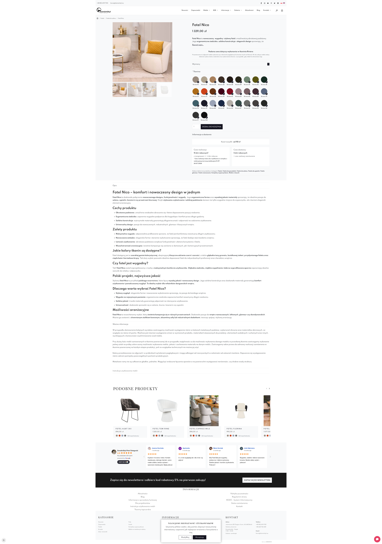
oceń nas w (122, 462)
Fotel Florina (234, 429)
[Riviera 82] (232, 106)
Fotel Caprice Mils (200, 429)
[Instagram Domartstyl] (264, 3)
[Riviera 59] (224, 94)
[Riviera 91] (249, 106)
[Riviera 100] (207, 117)
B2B (214, 10)
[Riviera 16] (198, 82)
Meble (205, 10)
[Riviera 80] (215, 106)
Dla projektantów (142, 503)
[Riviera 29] (241, 82)
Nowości (185, 10)
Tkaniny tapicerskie (142, 510)
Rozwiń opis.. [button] (198, 45)
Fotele (220, 171)
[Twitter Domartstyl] (274, 3)
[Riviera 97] (198, 117)
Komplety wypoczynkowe (219, 173)
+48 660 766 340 (261, 527)
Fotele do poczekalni (229, 171)
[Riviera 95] (258, 106)
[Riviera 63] (249, 94)
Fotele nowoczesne (204, 173)
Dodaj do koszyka (211, 127)
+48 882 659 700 (102, 3)
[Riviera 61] (232, 94)
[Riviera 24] (215, 82)
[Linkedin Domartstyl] (278, 3)
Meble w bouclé (234, 173)
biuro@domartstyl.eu (117, 3)
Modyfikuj (185, 537)
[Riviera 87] (241, 106)
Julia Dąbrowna (249, 448)
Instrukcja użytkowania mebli (125, 371)
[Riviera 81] (224, 106)
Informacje (225, 10)
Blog (258, 10)
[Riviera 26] (224, 82)
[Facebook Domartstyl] (261, 3)
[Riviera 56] (215, 94)
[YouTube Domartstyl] (268, 3)
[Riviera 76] (198, 106)
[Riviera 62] (241, 94)
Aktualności (249, 10)
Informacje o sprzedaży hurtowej (143, 500)
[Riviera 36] (258, 82)
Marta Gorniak (218, 448)
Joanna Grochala (158, 448)
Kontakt (266, 10)
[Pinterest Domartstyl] (271, 3)
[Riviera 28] (232, 82)
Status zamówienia (239, 503)
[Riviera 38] (267, 82)
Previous (267, 388)
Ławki (130, 524)
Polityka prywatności (239, 494)
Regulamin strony (239, 497)
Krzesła (100, 529)
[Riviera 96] (267, 106)
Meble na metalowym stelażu (137, 529)
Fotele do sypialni (254, 171)
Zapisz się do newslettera (257, 480)
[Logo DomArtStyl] (104, 10)
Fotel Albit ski (124, 429)
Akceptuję (199, 537)
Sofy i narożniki (102, 531)
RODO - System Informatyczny (239, 500)
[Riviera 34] (249, 82)
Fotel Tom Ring (161, 429)
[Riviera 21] (207, 82)
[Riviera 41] (198, 94)
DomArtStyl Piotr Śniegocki (127, 450)
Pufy (130, 522)
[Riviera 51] (207, 94)
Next (269, 388)
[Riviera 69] (258, 94)
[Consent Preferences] (4, 540)
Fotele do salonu (242, 171)
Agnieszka (186, 448)
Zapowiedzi (195, 10)
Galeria (237, 10)
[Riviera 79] (207, 106)
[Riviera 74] (267, 94)
